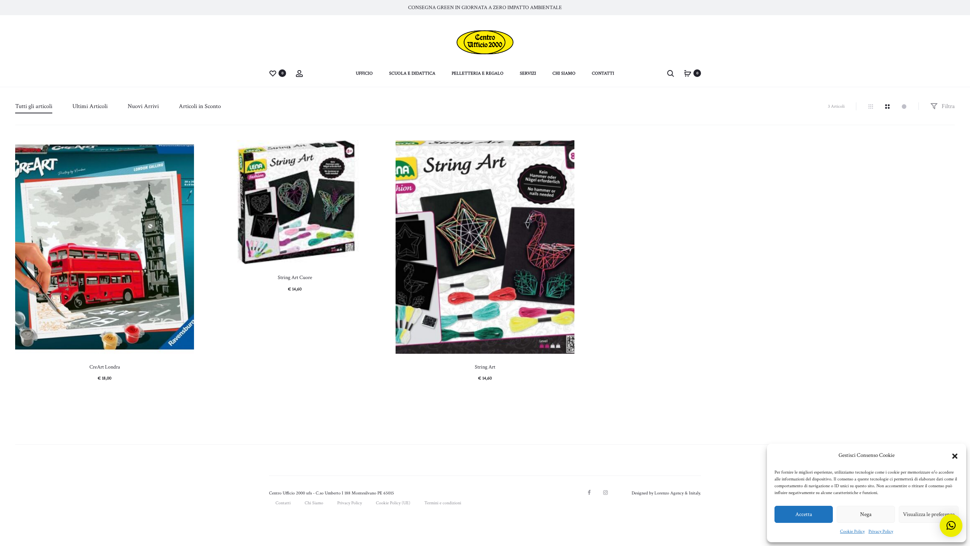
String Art (485, 367)
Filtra (947, 106)
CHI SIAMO (564, 73)
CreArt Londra (104, 367)
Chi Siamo (314, 503)
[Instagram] (605, 492)
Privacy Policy (880, 531)
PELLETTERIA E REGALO (478, 73)
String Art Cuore (295, 277)
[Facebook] (589, 492)
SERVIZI (528, 73)
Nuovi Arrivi (143, 106)
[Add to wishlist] (184, 149)
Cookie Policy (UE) (393, 503)
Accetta (803, 514)
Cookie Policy (852, 531)
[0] (273, 73)
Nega (865, 514)
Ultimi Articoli (90, 106)
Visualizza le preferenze (928, 514)
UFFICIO (364, 73)
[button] (955, 455)
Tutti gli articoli (33, 106)
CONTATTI (603, 73)
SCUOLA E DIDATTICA (412, 73)
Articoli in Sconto (200, 106)
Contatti (283, 503)
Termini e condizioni (442, 503)
